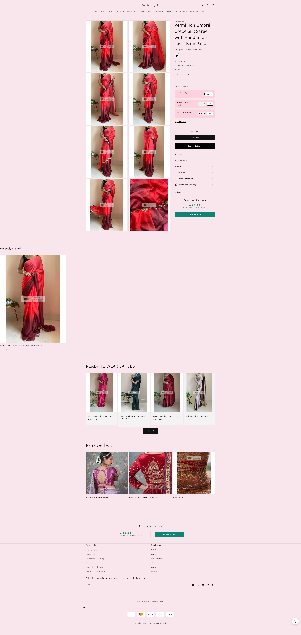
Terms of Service (92, 550)
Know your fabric (156, 558)
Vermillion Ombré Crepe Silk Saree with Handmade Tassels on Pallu (21, 345)
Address (153, 554)
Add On (208, 94)
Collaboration (155, 572)
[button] (117, 11)
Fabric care (154, 563)
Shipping (178, 65)
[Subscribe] (125, 584)
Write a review (195, 214)
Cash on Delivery (195, 146)
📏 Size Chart (180, 121)
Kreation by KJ (146, 601)
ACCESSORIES (179, 497)
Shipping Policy (91, 554)
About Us (153, 567)
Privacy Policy (91, 563)
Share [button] (179, 192)
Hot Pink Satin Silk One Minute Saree (101, 416)
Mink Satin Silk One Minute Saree (197, 416)
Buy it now (194, 137)
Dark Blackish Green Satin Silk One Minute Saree (133, 417)
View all (150, 431)
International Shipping (94, 567)
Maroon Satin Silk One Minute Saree (165, 416)
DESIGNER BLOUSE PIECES (141, 497)
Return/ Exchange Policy (95, 559)
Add (210, 104)
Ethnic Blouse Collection (97, 497)
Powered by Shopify (157, 601)
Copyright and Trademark (95, 571)
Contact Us (154, 550)
